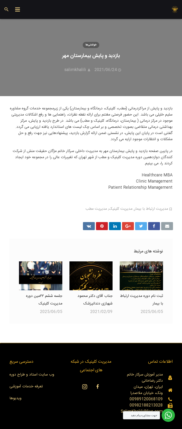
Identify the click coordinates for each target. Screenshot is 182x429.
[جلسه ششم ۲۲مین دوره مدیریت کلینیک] (40, 275)
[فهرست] (17, 9)
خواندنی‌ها (91, 45)
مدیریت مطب (96, 209)
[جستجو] (6, 9)
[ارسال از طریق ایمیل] (167, 226)
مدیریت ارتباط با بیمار (151, 209)
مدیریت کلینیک (120, 209)
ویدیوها (15, 398)
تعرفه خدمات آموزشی (26, 386)
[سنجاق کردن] (102, 226)
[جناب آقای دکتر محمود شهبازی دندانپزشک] (91, 275)
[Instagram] (85, 387)
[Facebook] (97, 387)
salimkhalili (75, 70)
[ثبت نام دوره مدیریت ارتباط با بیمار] (141, 275)
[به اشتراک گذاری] (154, 226)
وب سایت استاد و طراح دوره (31, 374)
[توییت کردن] (141, 226)
